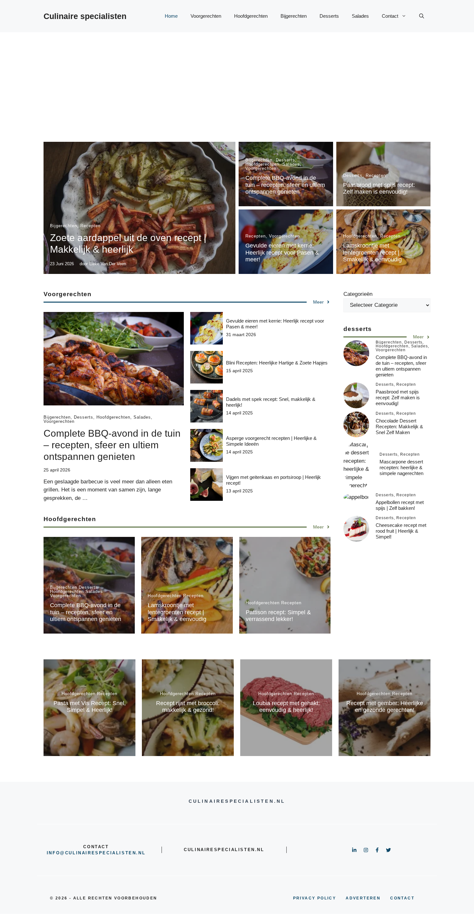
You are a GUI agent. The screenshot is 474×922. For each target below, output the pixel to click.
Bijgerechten (294, 16)
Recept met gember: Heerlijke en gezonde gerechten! (384, 706)
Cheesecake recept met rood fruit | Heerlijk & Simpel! (401, 531)
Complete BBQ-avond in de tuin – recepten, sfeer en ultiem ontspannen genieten (285, 185)
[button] (421, 16)
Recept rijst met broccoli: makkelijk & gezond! (188, 706)
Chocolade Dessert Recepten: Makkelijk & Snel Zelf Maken (399, 426)
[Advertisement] (237, 80)
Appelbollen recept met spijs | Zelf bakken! (400, 505)
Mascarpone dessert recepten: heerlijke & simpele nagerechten (401, 467)
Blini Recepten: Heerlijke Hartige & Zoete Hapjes (277, 362)
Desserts (329, 16)
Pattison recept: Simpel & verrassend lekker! (278, 616)
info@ (56, 852)
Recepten (90, 225)
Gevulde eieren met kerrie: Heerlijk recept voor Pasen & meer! (282, 252)
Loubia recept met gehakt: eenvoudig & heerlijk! (286, 706)
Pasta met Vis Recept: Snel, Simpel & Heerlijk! (90, 706)
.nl (140, 852)
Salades (360, 16)
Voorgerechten (206, 16)
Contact (390, 16)
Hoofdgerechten (251, 16)
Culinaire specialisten (85, 16)
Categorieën (357, 294)
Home (171, 16)
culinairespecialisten (100, 852)
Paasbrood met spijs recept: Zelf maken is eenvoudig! (379, 188)
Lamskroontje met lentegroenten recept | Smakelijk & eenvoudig (372, 252)
